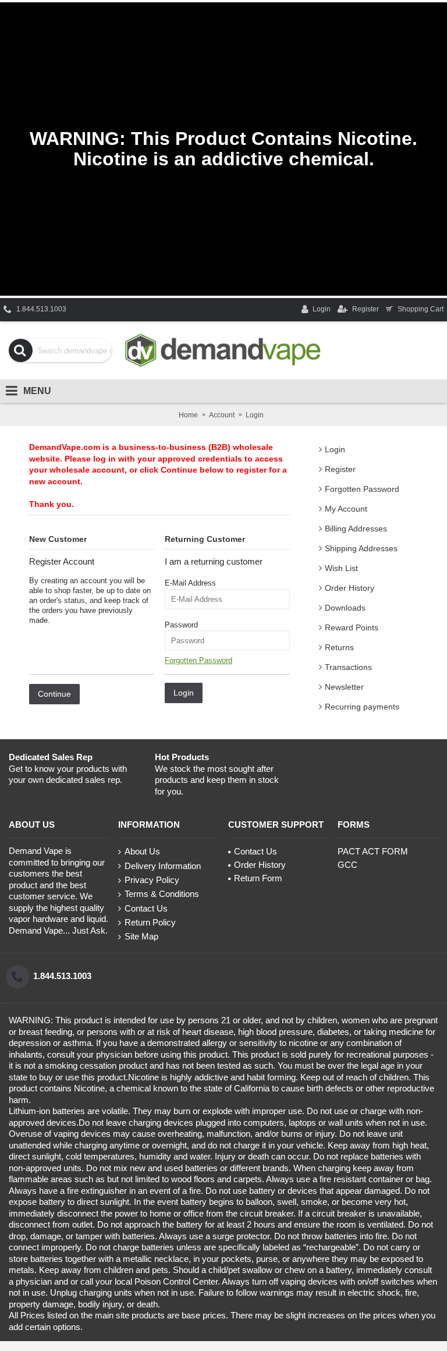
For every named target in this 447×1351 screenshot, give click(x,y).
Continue (54, 693)
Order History (349, 588)
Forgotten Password (362, 489)
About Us (142, 851)
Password (181, 624)
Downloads (345, 607)
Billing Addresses (356, 528)
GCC (347, 865)
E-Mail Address (190, 583)
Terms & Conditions (162, 894)
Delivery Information (163, 866)
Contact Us (146, 908)
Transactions (348, 667)
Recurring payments (362, 706)
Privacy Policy (152, 880)
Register (340, 469)
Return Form (258, 878)
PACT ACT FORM (373, 851)
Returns (339, 647)
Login (335, 449)
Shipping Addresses (361, 548)
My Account (346, 508)
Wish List (341, 568)
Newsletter (344, 687)
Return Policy (150, 922)
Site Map (141, 936)
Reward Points (351, 627)
